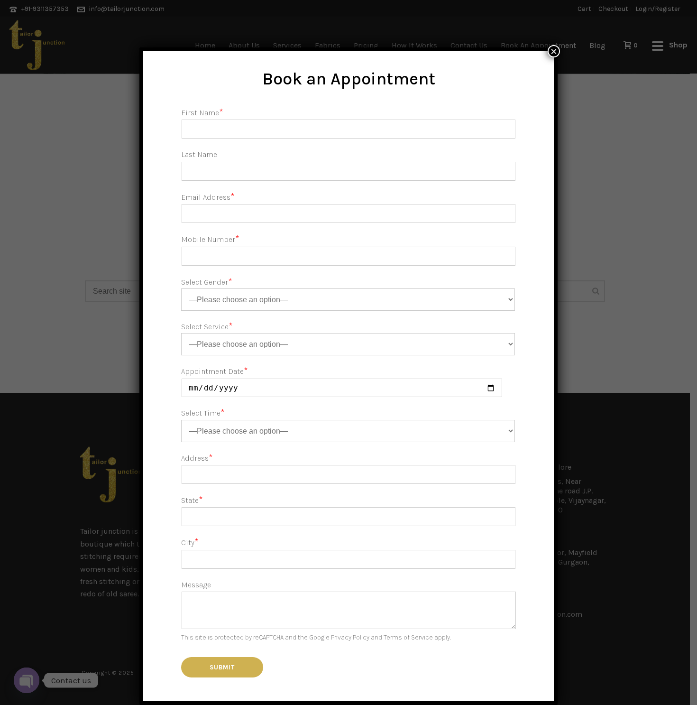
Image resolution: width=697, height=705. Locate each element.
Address (197, 458)
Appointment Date (214, 371)
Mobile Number (210, 239)
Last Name (199, 154)
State (192, 500)
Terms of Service (408, 637)
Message (196, 584)
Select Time (203, 412)
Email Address (208, 197)
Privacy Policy (350, 637)
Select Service (207, 326)
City (190, 542)
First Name (202, 112)
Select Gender (206, 282)
